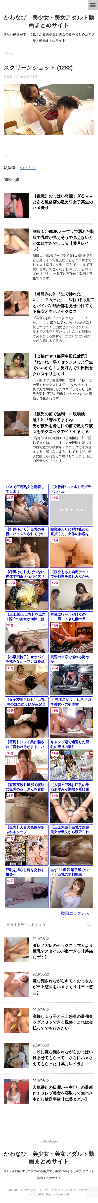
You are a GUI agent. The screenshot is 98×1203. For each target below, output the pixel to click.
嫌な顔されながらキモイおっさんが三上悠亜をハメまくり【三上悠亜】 (63, 987)
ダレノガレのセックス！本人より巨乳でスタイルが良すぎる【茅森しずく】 (63, 951)
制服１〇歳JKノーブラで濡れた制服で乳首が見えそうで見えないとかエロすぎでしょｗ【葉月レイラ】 (63, 240)
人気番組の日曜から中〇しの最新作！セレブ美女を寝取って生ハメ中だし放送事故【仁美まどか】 (63, 1093)
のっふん (28, 168)
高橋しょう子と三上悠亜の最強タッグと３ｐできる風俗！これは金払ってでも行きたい (63, 1022)
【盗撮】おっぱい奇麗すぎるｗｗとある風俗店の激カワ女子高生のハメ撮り (63, 202)
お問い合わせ (49, 1141)
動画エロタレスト (77, 913)
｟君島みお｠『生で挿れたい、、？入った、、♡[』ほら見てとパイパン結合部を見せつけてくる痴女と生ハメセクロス (63, 303)
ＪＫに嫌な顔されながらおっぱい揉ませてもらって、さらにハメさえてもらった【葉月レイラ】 (63, 1058)
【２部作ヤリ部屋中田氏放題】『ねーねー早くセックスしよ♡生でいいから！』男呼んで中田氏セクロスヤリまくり (63, 365)
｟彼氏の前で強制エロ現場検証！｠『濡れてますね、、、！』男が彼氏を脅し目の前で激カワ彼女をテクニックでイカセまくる (63, 423)
